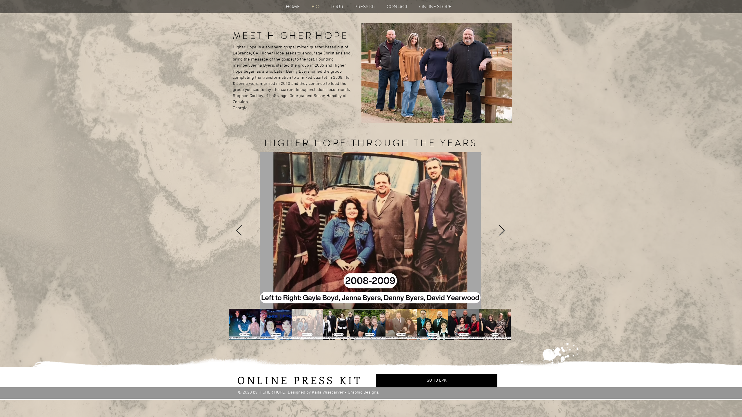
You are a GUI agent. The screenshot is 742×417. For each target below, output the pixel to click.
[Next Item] (502, 230)
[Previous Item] (239, 230)
